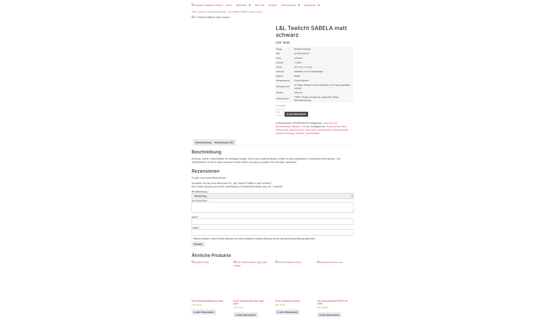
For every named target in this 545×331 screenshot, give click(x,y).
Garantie (280, 63)
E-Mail (196, 228)
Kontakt (273, 5)
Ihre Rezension (200, 201)
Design (279, 49)
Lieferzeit (280, 72)
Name (195, 217)
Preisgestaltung (283, 80)
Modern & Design (285, 133)
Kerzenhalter (324, 129)
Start (194, 12)
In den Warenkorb (296, 114)
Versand (279, 93)
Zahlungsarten (282, 99)
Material (279, 76)
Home (229, 5)
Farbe (278, 58)
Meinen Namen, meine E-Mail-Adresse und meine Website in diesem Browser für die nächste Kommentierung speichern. (255, 239)
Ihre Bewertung (200, 192)
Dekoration (311, 129)
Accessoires (333, 126)
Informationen (288, 5)
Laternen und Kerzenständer (212, 12)
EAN (278, 53)
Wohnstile (241, 5)
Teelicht (299, 133)
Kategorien (310, 5)
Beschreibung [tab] (203, 142)
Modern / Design (301, 126)
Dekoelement (297, 129)
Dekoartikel (282, 129)
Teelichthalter (312, 133)
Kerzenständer (340, 129)
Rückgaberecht (282, 86)
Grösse (279, 67)
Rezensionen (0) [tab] (224, 142)
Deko (343, 126)
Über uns (259, 5)
